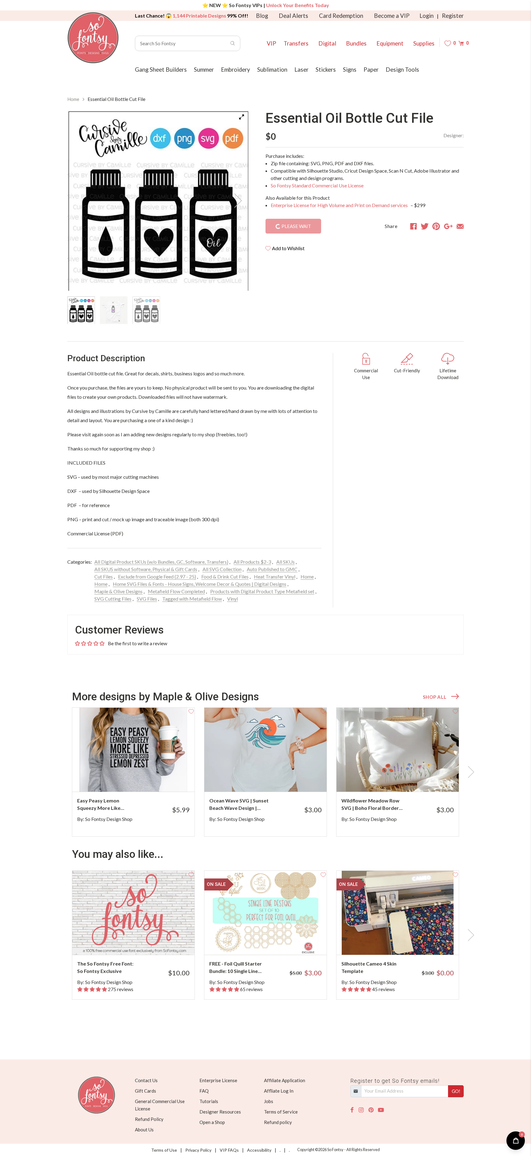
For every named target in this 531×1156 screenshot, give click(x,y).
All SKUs (285, 562)
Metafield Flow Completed (176, 591)
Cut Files (103, 576)
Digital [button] (327, 43)
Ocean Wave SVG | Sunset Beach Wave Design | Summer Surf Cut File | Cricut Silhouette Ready (239, 805)
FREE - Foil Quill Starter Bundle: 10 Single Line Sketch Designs (235, 968)
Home (73, 99)
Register (453, 15)
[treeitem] (81, 310)
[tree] (157, 310)
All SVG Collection (222, 569)
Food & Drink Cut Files (225, 576)
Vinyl (232, 599)
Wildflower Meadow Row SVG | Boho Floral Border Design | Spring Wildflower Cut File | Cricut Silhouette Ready (371, 805)
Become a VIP (392, 15)
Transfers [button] (296, 43)
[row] (265, 772)
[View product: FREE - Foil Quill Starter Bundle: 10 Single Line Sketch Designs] (265, 913)
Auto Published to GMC (272, 569)
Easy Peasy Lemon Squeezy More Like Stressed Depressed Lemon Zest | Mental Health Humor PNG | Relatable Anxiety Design (105, 805)
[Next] (236, 200)
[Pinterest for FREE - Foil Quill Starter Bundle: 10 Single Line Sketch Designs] (274, 943)
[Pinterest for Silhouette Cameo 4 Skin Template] (406, 943)
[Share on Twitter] (425, 226)
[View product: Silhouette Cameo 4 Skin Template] (397, 913)
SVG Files (147, 599)
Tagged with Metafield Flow (192, 599)
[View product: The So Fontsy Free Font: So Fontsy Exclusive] (133, 913)
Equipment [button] (389, 43)
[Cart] (461, 43)
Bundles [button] (356, 43)
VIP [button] (271, 43)
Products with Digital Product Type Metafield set (262, 591)
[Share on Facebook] (413, 226)
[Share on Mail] (460, 226)
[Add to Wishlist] (191, 711)
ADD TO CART (169, 779)
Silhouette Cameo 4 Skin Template (368, 967)
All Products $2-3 (252, 562)
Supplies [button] (424, 43)
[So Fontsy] (93, 37)
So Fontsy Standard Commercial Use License (317, 185)
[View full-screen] (241, 117)
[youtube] (381, 1110)
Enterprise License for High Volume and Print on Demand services (340, 205)
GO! (456, 1091)
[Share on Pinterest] (436, 226)
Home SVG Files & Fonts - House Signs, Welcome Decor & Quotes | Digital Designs (199, 584)
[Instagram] (361, 1110)
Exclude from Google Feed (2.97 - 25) (157, 576)
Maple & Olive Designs (118, 591)
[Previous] (79, 200)
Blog (262, 15)
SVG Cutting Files (113, 599)
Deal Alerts (293, 15)
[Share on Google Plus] (448, 226)
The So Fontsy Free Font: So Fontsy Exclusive (105, 967)
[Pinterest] (370, 1110)
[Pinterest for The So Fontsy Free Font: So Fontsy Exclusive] (142, 943)
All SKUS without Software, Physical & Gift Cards (145, 569)
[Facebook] (352, 1110)
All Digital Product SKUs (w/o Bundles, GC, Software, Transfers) (161, 562)
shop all (434, 697)
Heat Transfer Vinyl (274, 576)
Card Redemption (341, 15)
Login (426, 15)
